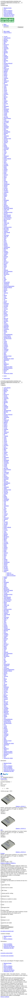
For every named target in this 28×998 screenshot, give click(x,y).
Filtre (5, 485)
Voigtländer (6, 499)
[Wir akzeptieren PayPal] (4, 774)
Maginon (6, 534)
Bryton (5, 405)
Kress (5, 471)
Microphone (6, 656)
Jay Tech (6, 523)
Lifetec (5, 532)
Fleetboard (6, 517)
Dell (5, 662)
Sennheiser (6, 457)
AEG (5, 621)
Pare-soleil (6, 610)
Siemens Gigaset (7, 740)
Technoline (6, 462)
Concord (6, 513)
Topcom (5, 707)
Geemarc (6, 699)
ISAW (5, 571)
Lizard (5, 736)
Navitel (5, 395)
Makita (5, 679)
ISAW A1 (9, 573)
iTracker (5, 389)
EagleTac (6, 415)
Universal (6, 688)
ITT (4, 700)
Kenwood (6, 500)
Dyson (5, 607)
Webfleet (6, 484)
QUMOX (6, 568)
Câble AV (6, 618)
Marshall (6, 402)
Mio (5, 393)
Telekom (6, 628)
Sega (5, 680)
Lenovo (5, 691)
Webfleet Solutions (8, 752)
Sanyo (5, 554)
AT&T (5, 750)
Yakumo (6, 563)
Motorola (6, 630)
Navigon (6, 491)
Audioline (6, 634)
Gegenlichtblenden (8, 719)
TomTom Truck (7, 489)
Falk (5, 756)
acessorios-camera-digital (6, 953)
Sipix (5, 556)
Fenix (5, 747)
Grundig (6, 636)
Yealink (5, 716)
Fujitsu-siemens (7, 469)
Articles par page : (5, 791)
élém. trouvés (4, 780)
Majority (6, 448)
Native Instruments (8, 653)
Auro (5, 693)
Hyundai (6, 522)
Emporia (6, 633)
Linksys (5, 425)
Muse (5, 449)
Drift (5, 581)
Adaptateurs (6, 665)
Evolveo (6, 566)
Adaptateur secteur (8, 594)
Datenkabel (6, 744)
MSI (5, 660)
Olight (5, 453)
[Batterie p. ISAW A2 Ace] (8, 828)
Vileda (5, 603)
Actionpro (6, 570)
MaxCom (6, 701)
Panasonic (6, 543)
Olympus (6, 542)
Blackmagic (6, 589)
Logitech (6, 730)
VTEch (5, 466)
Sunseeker (6, 479)
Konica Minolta (7, 527)
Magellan (6, 411)
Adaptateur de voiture (9, 743)
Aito (5, 507)
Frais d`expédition (8, 12)
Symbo (5, 726)
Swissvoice (6, 617)
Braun (5, 685)
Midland (6, 422)
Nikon (5, 540)
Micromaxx (6, 536)
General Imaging (7, 599)
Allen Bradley (7, 483)
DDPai (5, 391)
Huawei (5, 673)
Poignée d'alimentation (9, 669)
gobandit (6, 587)
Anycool (6, 692)
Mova (5, 475)
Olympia (6, 703)
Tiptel (5, 705)
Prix (2, 783)
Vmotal (5, 464)
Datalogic (6, 407)
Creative (6, 444)
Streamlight (6, 460)
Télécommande (7, 597)
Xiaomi (5, 672)
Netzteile (6, 709)
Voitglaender (7, 562)
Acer (5, 503)
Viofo (5, 430)
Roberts (5, 728)
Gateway (6, 519)
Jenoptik (6, 524)
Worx (5, 480)
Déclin (2, 996)
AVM (5, 622)
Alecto (5, 440)
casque (5, 666)
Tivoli (5, 649)
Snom (5, 642)
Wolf (5, 641)
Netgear (5, 426)
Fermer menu (7, 378)
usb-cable (6, 468)
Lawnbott (6, 735)
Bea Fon (6, 695)
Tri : (2, 777)
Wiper (5, 739)
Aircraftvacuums (7, 723)
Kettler (5, 496)
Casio (5, 512)
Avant (5, 508)
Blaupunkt (6, 754)
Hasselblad (6, 582)
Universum (6, 668)
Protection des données (9, 14)
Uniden (5, 681)
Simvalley (6, 704)
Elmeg (5, 624)
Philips (5, 546)
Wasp (5, 409)
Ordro (5, 585)
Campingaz (6, 713)
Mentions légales (7, 8)
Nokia (5, 619)
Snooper (6, 401)
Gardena (6, 613)
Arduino (6, 493)
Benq (5, 509)
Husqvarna (6, 611)
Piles (5, 413)
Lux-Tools (6, 473)
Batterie (5, 577)
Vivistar (5, 593)
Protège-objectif (7, 721)
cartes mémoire (7, 598)
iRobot (5, 602)
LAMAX (6, 421)
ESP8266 (6, 406)
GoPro (5, 578)
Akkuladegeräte (7, 410)
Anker (5, 438)
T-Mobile (6, 436)
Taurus (5, 727)
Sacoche (6, 595)
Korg (5, 446)
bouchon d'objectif (8, 414)
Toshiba (5, 559)
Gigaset (5, 625)
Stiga (5, 738)
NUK (5, 450)
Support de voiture (8, 751)
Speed (5, 586)
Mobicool (6, 712)
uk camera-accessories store (7, 931)
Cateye (5, 442)
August (5, 441)
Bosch (5, 640)
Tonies (5, 488)
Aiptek (5, 583)
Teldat (5, 637)
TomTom (6, 676)
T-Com (5, 428)
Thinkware (6, 432)
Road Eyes (6, 394)
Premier (5, 497)
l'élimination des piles (9, 16)
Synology (6, 731)
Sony (5, 558)
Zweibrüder (6, 417)
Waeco (5, 715)
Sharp (5, 458)
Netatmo (6, 452)
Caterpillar (6, 708)
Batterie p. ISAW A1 (21, 806)
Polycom (6, 454)
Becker (5, 755)
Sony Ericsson (7, 601)
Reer (5, 456)
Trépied (5, 564)
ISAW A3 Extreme (11, 575)
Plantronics (6, 711)
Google (5, 465)
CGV (5, 9)
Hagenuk (6, 638)
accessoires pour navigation (7, 955)
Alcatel (5, 684)
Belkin (5, 696)
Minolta (5, 538)
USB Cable (6, 591)
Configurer (6, 996)
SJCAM (5, 567)
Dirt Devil (6, 644)
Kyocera (6, 530)
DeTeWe (6, 697)
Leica (5, 531)
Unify (5, 437)
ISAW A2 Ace (10, 574)
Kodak (5, 526)
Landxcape (6, 472)
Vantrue (5, 433)
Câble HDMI (7, 614)
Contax (5, 515)
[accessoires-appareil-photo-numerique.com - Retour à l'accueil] (7, 21)
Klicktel (5, 742)
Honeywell (6, 420)
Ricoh (5, 550)
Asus (5, 657)
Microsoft (6, 654)
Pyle (5, 724)
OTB (7, 788)
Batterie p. (3, 863)
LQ (4, 677)
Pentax (5, 544)
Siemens (6, 626)
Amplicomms (7, 629)
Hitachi (5, 732)
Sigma (5, 555)
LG (4, 658)
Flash (5, 615)
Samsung (6, 552)
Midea (5, 646)
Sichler (5, 648)
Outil (5, 501)
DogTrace (6, 445)
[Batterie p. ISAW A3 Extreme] (8, 852)
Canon (5, 511)
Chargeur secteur (8, 609)
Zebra (5, 418)
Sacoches (6, 689)
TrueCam (6, 492)
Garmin (5, 606)
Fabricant (3, 785)
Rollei (5, 551)
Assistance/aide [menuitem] (7, 11)
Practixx (5, 476)
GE (4, 683)
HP (4, 520)
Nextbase (6, 397)
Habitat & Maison (8, 670)
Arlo (5, 717)
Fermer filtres (4, 778)
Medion (5, 535)
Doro (5, 632)
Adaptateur (6, 487)
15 (3, 784)
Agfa (5, 504)
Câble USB (6, 605)
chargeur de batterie (8, 590)
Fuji (4, 516)
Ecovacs (6, 645)
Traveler (5, 560)
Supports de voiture (8, 758)
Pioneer (5, 424)
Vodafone (6, 429)
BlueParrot (6, 748)
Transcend (6, 398)
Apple (5, 661)
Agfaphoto (6, 505)
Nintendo (6, 652)
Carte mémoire (7, 387)
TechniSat (6, 461)
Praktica (5, 548)
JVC (5, 579)
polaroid (5, 547)
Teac (5, 650)
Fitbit (5, 675)
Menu (5, 24)
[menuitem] (15, 8)
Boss (5, 495)
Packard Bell (7, 664)
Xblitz (5, 399)
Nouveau (6, 481)
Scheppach (6, 477)
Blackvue (6, 390)
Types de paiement (8, 13)
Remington (6, 687)
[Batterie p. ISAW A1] (8, 806)
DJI (4, 746)
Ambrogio (6, 734)
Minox (5, 539)
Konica (5, 528)
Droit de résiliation (8, 10)
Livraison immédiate (6, 781)
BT (4, 434)
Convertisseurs (7, 720)
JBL (5, 403)
